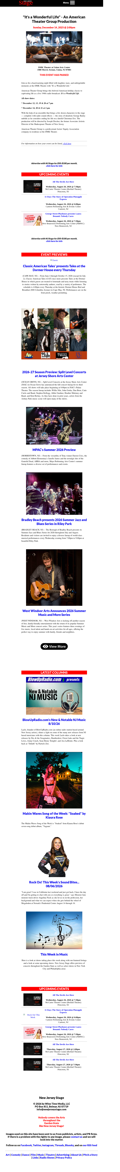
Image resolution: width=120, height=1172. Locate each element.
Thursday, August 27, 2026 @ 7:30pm (63, 1064)
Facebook (26, 1145)
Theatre (50, 1154)
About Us (76, 1154)
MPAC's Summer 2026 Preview (54, 450)
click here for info (54, 166)
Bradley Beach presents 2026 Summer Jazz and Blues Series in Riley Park (54, 522)
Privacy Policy (64, 1157)
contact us (76, 1136)
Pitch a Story (90, 1154)
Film (33, 1154)
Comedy (16, 1154)
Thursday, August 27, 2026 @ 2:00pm (63, 1049)
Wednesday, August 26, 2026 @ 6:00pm (63, 204)
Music (40, 1154)
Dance (25, 1154)
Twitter (37, 1145)
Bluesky (69, 1145)
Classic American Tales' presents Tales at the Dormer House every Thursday (54, 268)
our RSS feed (90, 1145)
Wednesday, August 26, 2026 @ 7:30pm (63, 186)
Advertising (62, 1154)
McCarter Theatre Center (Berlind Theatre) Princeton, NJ (63, 190)
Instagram (48, 1145)
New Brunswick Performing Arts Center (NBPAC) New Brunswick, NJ (63, 224)
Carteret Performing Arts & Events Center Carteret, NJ (63, 207)
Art (8, 1154)
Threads (59, 1145)
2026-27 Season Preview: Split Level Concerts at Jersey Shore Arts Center (54, 374)
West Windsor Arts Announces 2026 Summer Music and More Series (54, 613)
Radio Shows (47, 1157)
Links (35, 1157)
